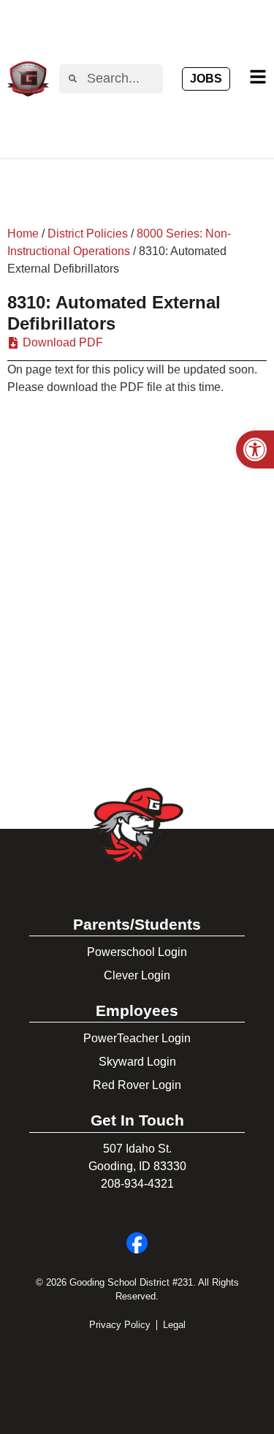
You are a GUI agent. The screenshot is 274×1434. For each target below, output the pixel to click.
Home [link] (23, 233)
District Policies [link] (87, 233)
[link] (255, 449)
